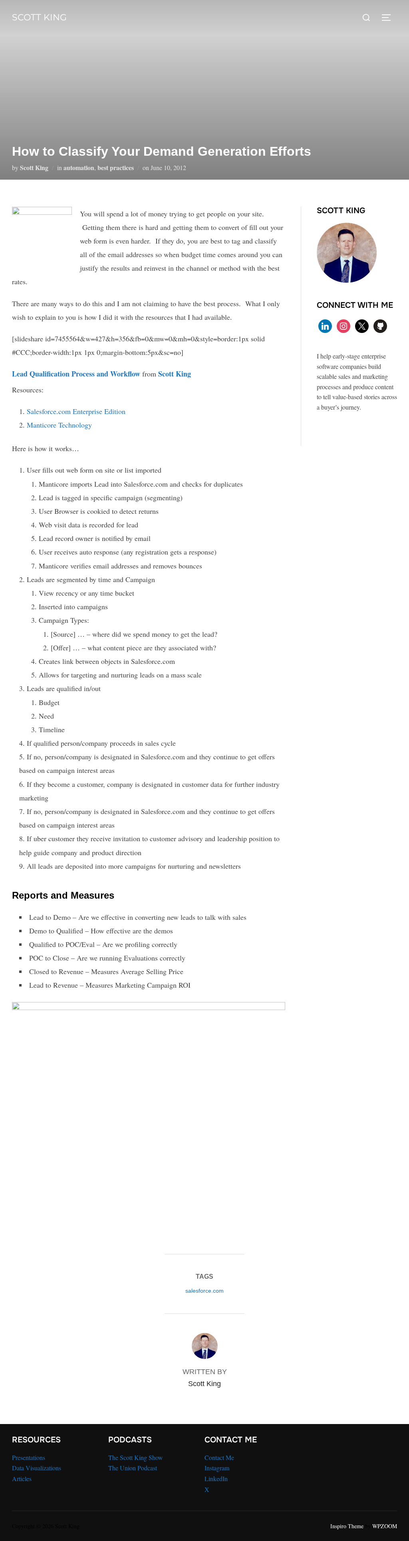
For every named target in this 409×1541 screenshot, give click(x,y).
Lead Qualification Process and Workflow (76, 373)
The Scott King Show (135, 1457)
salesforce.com (204, 1290)
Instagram (216, 1468)
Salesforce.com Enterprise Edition (76, 411)
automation (79, 167)
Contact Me (219, 1457)
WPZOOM (384, 1526)
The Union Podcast (132, 1468)
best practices (115, 167)
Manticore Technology (59, 425)
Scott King (39, 17)
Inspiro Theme (346, 1526)
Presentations (28, 1457)
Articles (22, 1478)
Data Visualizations (36, 1468)
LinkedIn (216, 1478)
